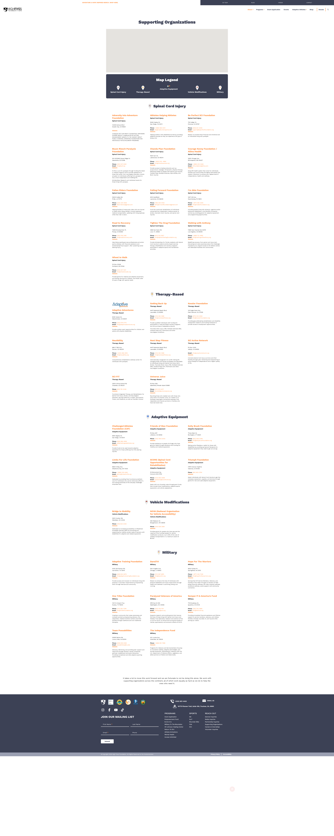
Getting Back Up (158, 303)
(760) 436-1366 (121, 235)
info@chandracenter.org (161, 163)
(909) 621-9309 (197, 128)
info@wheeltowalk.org (124, 272)
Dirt (190, 727)
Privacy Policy (215, 754)
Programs (259, 9)
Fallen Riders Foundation (125, 190)
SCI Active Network (198, 340)
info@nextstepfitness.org (162, 318)
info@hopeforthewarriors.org (201, 576)
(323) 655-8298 (160, 478)
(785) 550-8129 (159, 203)
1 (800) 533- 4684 (160, 161)
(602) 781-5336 (121, 389)
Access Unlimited (170, 737)
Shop (311, 9)
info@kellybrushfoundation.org (202, 440)
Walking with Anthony (199, 223)
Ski (190, 717)
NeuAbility (117, 340)
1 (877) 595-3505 (198, 203)
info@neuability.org (123, 355)
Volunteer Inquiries (211, 729)
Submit (107, 741)
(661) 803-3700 (197, 472)
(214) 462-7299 (121, 608)
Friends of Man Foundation (164, 426)
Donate (321, 9)
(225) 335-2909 (122, 203)
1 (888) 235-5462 (122, 472)
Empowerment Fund (171, 719)
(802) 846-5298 (198, 438)
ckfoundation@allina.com (200, 166)
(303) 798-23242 (160, 438)
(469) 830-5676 (122, 574)
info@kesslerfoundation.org (201, 318)
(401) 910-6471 (159, 389)
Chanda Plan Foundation (162, 149)
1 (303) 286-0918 (122, 353)
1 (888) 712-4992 (198, 235)
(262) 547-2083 (121, 164)
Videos (280, 2)
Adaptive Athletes (299, 9)
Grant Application (273, 9)
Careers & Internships (212, 727)
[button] (167, 49)
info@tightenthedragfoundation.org (165, 237)
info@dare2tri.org (159, 576)
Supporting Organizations (213, 724)
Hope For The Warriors (199, 561)
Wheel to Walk (119, 257)
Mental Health (169, 734)
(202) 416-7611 (159, 608)
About (250, 9)
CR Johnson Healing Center (174, 727)
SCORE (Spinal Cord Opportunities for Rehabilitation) (160, 462)
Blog (253, 2)
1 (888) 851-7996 (160, 643)
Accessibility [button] (227, 754)
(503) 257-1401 (121, 270)
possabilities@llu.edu (123, 645)
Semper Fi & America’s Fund (202, 596)
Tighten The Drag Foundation (165, 223)
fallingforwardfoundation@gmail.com (166, 204)
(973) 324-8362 (197, 316)
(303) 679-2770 (121, 322)
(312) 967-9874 (159, 574)
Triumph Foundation (198, 460)
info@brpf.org (121, 166)
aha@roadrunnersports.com (163, 130)
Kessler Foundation (198, 303)
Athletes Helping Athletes (163, 115)
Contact (309, 2)
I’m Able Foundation (198, 190)
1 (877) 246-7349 (198, 574)
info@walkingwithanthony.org (201, 237)
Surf (190, 719)
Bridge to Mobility (121, 511)
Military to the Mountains (173, 724)
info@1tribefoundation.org (125, 610)
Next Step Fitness (159, 340)
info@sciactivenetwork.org (200, 353)
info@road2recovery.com (124, 237)
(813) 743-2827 (159, 235)
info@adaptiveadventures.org (126, 324)
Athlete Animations (171, 732)
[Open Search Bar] (328, 9)
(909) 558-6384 (122, 643)
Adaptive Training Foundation (127, 561)
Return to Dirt (169, 729)
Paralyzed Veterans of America (166, 596)
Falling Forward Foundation (164, 190)
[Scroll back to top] (231, 810)
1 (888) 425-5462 (198, 164)
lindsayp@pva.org (159, 610)
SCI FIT (116, 376)
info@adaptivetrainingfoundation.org (128, 576)
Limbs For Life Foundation (125, 460)
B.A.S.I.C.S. (168, 722)
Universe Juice (157, 376)
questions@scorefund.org (162, 479)
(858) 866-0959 (122, 441)
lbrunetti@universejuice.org (163, 391)
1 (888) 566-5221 (160, 128)
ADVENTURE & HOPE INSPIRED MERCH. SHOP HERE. (100, 2)
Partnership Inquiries (212, 722)
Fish (190, 724)
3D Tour (225, 2)
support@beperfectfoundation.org (203, 130)
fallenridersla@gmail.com (125, 204)
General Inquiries (211, 717)
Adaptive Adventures (123, 310)
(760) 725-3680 (197, 608)
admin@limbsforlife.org (124, 474)
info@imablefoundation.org (200, 204)
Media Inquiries (210, 719)
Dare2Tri (154, 561)
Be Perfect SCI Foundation (201, 115)
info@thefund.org (197, 610)
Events (286, 9)
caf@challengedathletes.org (125, 443)
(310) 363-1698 (159, 316)
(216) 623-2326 (121, 524)
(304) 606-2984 (160, 526)
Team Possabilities (122, 630)
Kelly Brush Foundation (200, 426)
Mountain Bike (194, 722)
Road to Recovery (121, 223)
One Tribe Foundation (123, 596)
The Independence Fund (162, 630)
